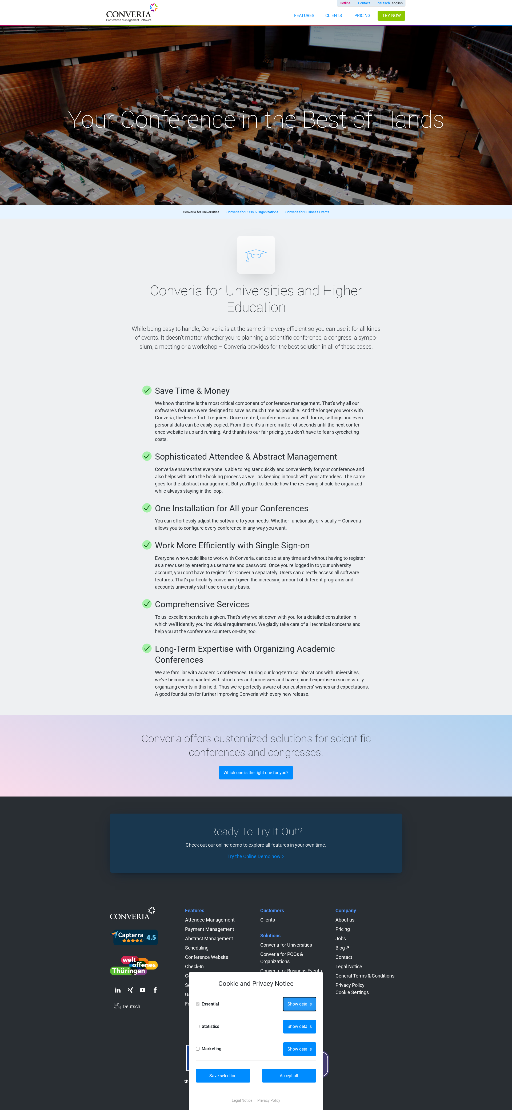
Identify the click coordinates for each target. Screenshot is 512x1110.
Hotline (345, 3)
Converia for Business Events (291, 971)
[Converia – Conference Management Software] (132, 13)
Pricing (342, 929)
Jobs (340, 938)
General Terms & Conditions (364, 976)
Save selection (223, 1075)
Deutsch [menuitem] (131, 1006)
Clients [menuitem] (333, 15)
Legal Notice (348, 966)
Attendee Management (210, 920)
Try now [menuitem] (391, 15)
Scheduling (197, 948)
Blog (340, 948)
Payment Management (209, 929)
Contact (364, 3)
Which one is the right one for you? (256, 772)
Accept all (289, 1075)
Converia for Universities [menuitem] (201, 212)
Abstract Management (209, 938)
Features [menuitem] (304, 15)
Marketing (211, 1048)
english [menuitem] (397, 3)
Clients (267, 920)
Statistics (210, 1026)
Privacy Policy (350, 985)
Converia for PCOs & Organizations (281, 957)
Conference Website (206, 957)
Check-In (194, 966)
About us (344, 920)
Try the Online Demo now (254, 856)
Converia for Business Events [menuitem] (307, 212)
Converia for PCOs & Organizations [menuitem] (252, 212)
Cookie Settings (352, 992)
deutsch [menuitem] (384, 3)
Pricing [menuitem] (362, 15)
